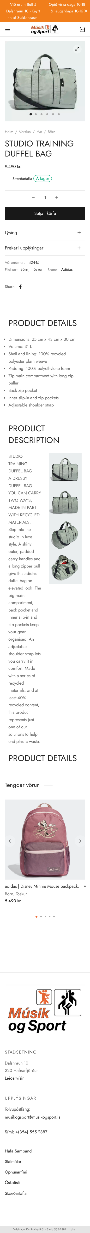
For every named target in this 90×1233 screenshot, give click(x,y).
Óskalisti (12, 1182)
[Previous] (9, 841)
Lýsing (11, 232)
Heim (9, 132)
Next (75, 81)
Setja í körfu (45, 213)
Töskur (37, 269)
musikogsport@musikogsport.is (32, 1117)
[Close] (86, 11)
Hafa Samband (18, 1151)
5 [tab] (54, 916)
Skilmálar (13, 1161)
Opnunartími (16, 1172)
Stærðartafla (22, 178)
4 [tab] (49, 916)
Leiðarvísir (14, 1078)
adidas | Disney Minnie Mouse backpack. (42, 886)
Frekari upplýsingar (24, 247)
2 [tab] (41, 916)
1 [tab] (36, 917)
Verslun (25, 132)
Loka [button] (72, 1229)
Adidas (67, 269)
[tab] (45, 232)
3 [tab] (45, 916)
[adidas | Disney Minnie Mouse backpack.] (45, 840)
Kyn (39, 132)
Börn (24, 269)
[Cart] (82, 29)
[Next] (80, 841)
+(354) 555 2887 (31, 1132)
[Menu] (8, 29)
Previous (15, 81)
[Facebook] (20, 287)
